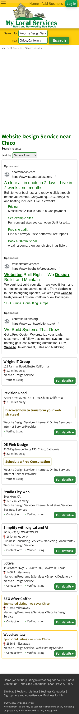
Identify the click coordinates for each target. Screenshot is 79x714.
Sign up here (11, 695)
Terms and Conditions (32, 684)
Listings (34, 691)
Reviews (21, 691)
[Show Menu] (3, 3)
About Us (18, 680)
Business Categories (53, 691)
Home (7, 680)
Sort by (6, 155)
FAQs (51, 684)
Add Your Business (63, 680)
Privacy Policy (64, 684)
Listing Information (38, 680)
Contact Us (10, 684)
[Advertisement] (39, 91)
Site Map (9, 691)
